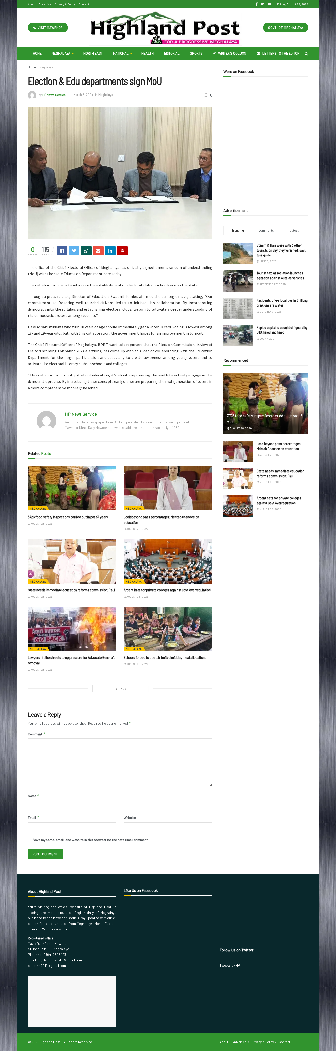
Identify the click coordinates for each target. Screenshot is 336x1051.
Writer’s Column (232, 53)
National (121, 53)
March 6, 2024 (83, 95)
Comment (37, 734)
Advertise (45, 4)
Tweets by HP (230, 965)
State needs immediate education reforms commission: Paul (71, 589)
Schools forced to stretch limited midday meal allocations (165, 657)
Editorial (172, 53)
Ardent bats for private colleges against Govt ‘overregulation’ (167, 589)
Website (130, 817)
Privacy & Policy (65, 4)
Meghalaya (61, 53)
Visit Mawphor (50, 28)
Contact (83, 4)
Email (33, 817)
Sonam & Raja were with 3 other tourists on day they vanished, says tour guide (281, 250)
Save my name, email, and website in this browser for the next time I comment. (91, 840)
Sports (196, 53)
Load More (120, 688)
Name (34, 795)
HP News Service (54, 95)
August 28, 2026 (41, 523)
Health (147, 53)
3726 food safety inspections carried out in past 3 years (68, 516)
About (32, 4)
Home (37, 53)
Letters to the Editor (280, 53)
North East (93, 53)
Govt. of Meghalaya (285, 28)
